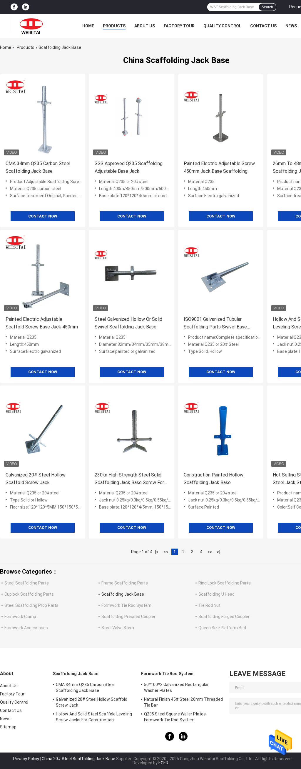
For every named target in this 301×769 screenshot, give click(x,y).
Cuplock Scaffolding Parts (29, 594)
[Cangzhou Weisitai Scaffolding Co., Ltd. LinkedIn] (25, 7)
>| (218, 551)
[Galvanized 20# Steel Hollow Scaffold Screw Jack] (43, 428)
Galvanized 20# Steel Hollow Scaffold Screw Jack (36, 478)
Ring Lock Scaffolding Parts (224, 583)
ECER (163, 762)
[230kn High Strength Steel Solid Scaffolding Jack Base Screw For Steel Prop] (132, 428)
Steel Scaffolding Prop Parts (31, 605)
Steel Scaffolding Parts (26, 583)
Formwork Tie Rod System (126, 605)
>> (210, 551)
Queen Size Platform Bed (222, 627)
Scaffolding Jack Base (122, 594)
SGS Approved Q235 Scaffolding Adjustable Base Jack (129, 167)
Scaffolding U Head (216, 594)
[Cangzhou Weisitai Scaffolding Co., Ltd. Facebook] (14, 7)
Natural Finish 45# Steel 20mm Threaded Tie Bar (183, 702)
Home (88, 26)
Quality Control (222, 26)
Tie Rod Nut (209, 605)
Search (267, 7)
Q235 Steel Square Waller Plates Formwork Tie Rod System (175, 717)
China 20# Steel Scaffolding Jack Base (78, 758)
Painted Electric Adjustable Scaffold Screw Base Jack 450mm (42, 323)
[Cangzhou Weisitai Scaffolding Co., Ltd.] (32, 26)
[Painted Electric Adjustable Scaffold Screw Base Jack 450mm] (43, 272)
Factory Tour (179, 26)
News (291, 26)
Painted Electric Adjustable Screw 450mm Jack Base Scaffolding (219, 167)
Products (114, 26)
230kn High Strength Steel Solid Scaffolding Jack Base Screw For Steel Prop (129, 479)
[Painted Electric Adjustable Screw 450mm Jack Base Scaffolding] (221, 117)
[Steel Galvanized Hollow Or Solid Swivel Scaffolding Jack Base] (132, 272)
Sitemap (8, 727)
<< (165, 551)
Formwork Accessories (26, 627)
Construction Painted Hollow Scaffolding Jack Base (213, 478)
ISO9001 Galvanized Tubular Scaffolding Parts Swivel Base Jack (215, 323)
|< (156, 551)
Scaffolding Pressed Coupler (128, 616)
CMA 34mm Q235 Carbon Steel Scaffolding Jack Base (38, 167)
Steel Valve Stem (117, 627)
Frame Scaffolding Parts (124, 583)
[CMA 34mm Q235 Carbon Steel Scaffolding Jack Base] (43, 117)
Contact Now (42, 216)
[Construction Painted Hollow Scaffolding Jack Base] (221, 428)
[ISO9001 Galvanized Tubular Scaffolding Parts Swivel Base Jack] (221, 272)
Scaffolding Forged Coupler (224, 616)
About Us (144, 26)
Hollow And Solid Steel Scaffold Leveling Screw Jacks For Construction (94, 717)
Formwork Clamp (20, 616)
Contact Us (263, 26)
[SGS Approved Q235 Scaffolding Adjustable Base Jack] (132, 117)
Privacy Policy (26, 758)
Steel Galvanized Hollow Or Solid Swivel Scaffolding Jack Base (128, 323)
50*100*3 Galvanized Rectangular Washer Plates (176, 687)
